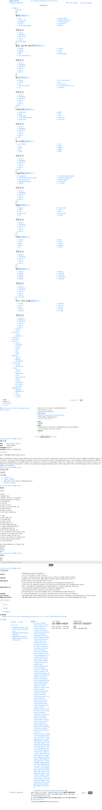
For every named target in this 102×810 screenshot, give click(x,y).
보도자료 (18, 371)
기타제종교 (61, 87)
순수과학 (18, 137)
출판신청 (15, 355)
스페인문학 (61, 275)
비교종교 (21, 82)
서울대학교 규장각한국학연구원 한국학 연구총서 (51, 415)
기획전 (17, 354)
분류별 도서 (16, 8)
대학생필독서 (22, 34)
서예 (20, 215)
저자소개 (6, 438)
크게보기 (2, 410)
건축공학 (21, 183)
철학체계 (21, 52)
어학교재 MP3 (19, 382)
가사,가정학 (61, 183)
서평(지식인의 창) (20, 377)
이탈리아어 (61, 245)
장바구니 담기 (44, 436)
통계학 (20, 114)
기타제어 (60, 247)
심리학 (60, 52)
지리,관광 (60, 309)
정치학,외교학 (22, 119)
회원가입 (37, 1)
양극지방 (60, 307)
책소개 (2, 438)
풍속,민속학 (61, 117)
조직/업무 (18, 395)
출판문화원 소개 (39, 790)
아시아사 (21, 305)
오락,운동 (60, 215)
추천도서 (15, 341)
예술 (17, 201)
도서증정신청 (19, 361)
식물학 (60, 149)
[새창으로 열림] (71, 2)
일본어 (20, 245)
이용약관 (46, 790)
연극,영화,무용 (62, 213)
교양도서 (21, 40)
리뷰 (14, 438)
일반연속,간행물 (62, 18)
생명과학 (60, 147)
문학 (17, 265)
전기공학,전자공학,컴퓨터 (65, 178)
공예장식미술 (22, 213)
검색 (81, 400)
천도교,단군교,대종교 (63, 80)
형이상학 (21, 50)
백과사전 (21, 23)
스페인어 (60, 243)
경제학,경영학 (22, 115)
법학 (59, 114)
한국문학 (21, 273)
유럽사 (20, 307)
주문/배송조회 (44, 1)
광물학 (60, 146)
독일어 (60, 240)
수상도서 (21, 33)
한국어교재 (19, 10)
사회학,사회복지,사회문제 (25, 117)
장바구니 (55, 1)
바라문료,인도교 (62, 84)
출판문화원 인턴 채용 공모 (20, 636)
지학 (59, 144)
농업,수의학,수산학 (24, 179)
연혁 (17, 393)
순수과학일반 (22, 144)
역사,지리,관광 (7, 403)
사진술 (60, 209)
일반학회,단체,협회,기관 (64, 20)
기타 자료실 (19, 386)
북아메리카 (21, 310)
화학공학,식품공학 (63, 179)
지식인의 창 (14, 625)
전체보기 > (25, 15)
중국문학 (21, 275)
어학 (17, 233)
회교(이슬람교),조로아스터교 (66, 85)
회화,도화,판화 (62, 208)
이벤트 (17, 352)
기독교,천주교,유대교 (24, 85)
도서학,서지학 (22, 20)
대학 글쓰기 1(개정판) (10, 483)
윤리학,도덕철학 (62, 54)
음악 (59, 211)
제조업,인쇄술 (62, 181)
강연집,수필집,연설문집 (25, 25)
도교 (20, 87)
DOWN (5, 619)
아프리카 (21, 309)
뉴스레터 (18, 380)
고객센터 (50, 1)
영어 (20, 247)
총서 (17, 350)
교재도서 (21, 38)
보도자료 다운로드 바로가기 (45, 418)
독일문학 (60, 271)
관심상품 (5, 608)
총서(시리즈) (22, 36)
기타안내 (19, 438)
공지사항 (18, 370)
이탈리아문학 (61, 277)
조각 (20, 211)
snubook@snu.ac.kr (38, 799)
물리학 (20, 147)
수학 (20, 146)
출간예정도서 (19, 336)
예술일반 (21, 208)
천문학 (20, 151)
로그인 (32, 1)
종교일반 (21, 80)
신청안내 (18, 357)
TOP (1, 619)
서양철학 (60, 48)
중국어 (20, 243)
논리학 (60, 50)
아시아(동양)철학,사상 (24, 55)
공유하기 (7, 410)
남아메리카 (61, 303)
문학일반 (21, 271)
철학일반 (21, 48)
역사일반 (21, 303)
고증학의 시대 (7, 477)
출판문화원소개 (17, 388)
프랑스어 (60, 241)
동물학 (60, 151)
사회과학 (18, 105)
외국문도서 (19, 329)
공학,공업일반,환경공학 (25, 181)
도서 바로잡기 (19, 384)
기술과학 (18, 169)
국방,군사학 (61, 119)
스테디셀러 (16, 339)
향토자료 (60, 25)
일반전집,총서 (62, 23)
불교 (20, 84)
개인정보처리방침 (54, 790)
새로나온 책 (16, 332)
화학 (20, 149)
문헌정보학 (21, 22)
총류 (17, 11)
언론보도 (18, 379)
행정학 (60, 112)
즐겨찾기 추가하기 (14, 1)
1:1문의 (17, 375)
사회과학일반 (22, 112)
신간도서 (18, 334)
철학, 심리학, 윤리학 (21, 41)
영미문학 (21, 279)
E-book (18, 330)
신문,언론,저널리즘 (63, 22)
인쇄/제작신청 (16, 362)
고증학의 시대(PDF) (9, 479)
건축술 (20, 209)
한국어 (20, 241)
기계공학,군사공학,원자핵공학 (66, 176)
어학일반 (21, 240)
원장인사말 (19, 389)
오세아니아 (61, 305)
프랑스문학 (61, 273)
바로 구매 (37, 436)
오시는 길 (18, 396)
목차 (10, 438)
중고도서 (21, 72)
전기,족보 (60, 310)
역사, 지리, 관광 (20, 297)
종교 (17, 73)
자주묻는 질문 (19, 373)
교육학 (60, 115)
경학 (20, 54)
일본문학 (21, 277)
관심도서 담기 (53, 436)
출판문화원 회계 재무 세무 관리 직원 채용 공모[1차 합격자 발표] (20, 629)
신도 (59, 82)
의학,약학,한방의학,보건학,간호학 (27, 178)
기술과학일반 (22, 176)
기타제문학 (61, 279)
